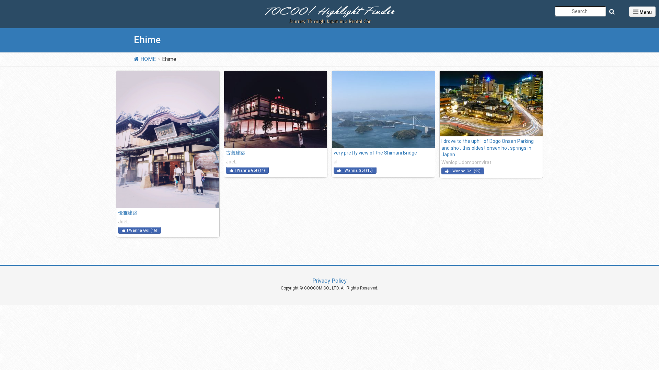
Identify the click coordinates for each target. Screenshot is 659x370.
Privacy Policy (329, 281)
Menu (645, 12)
